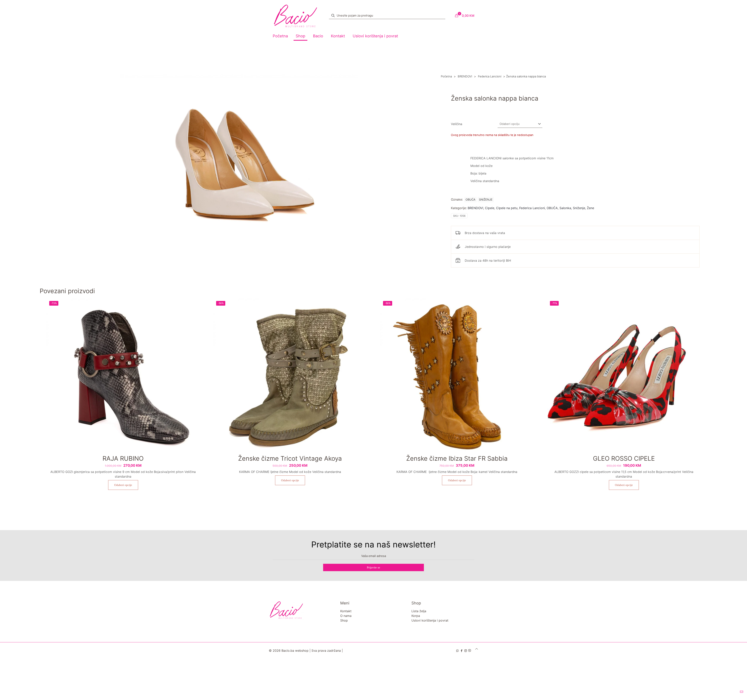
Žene (590, 208)
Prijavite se (373, 567)
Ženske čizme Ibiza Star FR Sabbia (457, 458)
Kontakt (346, 611)
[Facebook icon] (461, 650)
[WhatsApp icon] (457, 650)
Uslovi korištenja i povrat (429, 620)
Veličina (456, 124)
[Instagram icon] (465, 650)
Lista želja (418, 611)
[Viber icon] (469, 650)
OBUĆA (470, 199)
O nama (346, 616)
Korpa (415, 616)
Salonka (565, 208)
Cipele (489, 208)
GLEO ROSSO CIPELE (624, 458)
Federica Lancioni (489, 76)
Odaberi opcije (123, 485)
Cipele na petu (506, 208)
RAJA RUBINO (123, 458)
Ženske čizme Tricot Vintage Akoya (290, 458)
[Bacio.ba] (295, 15)
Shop (344, 620)
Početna (446, 76)
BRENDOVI (465, 76)
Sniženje (579, 208)
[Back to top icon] (476, 648)
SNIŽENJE (486, 199)
